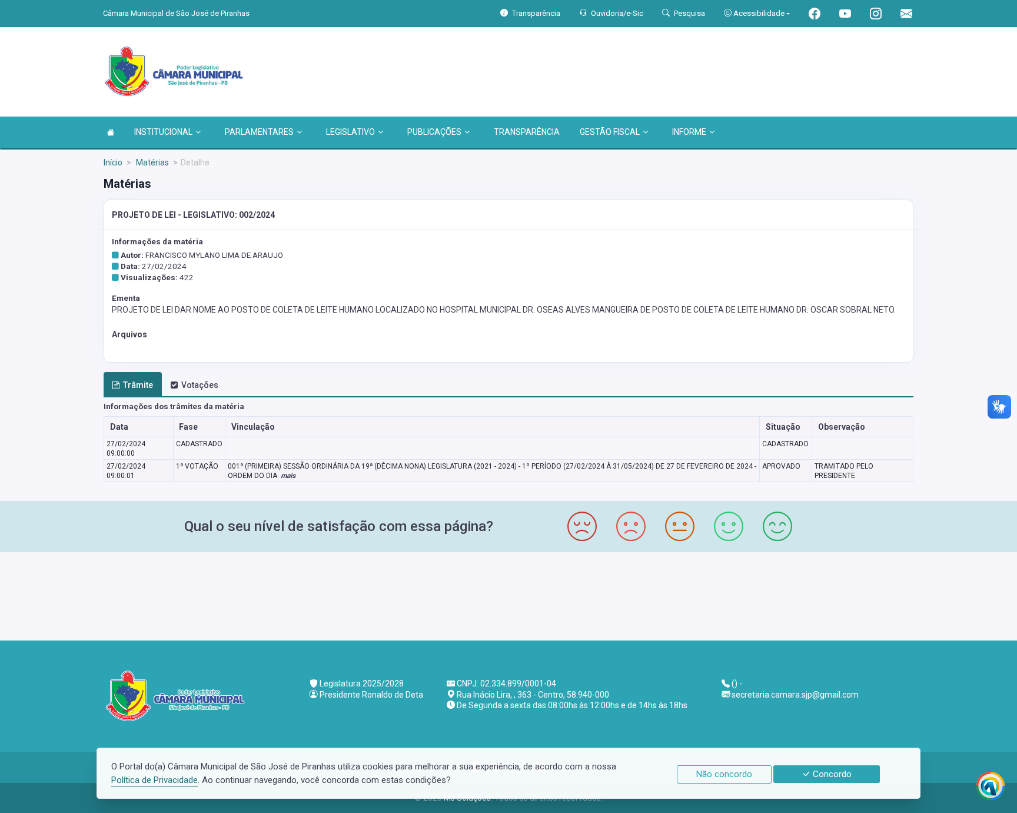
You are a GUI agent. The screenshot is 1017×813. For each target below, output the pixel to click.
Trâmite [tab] (138, 385)
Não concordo (724, 774)
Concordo (831, 774)
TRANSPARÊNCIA (527, 132)
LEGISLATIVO (350, 132)
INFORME (689, 132)
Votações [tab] (199, 385)
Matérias (151, 162)
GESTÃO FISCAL (610, 132)
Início (113, 162)
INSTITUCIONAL (163, 132)
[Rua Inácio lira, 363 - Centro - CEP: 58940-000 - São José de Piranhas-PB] (508, 595)
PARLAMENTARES (259, 132)
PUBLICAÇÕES (434, 132)
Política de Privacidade (154, 780)
